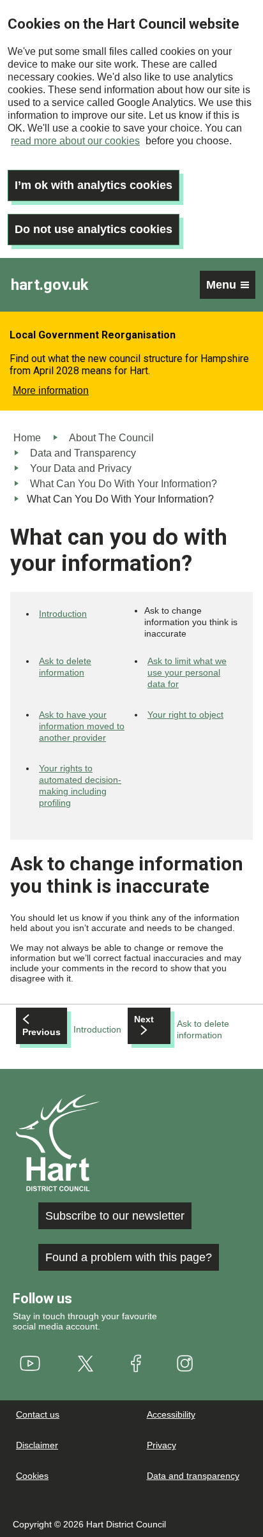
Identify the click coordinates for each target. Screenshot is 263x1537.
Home (27, 437)
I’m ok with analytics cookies (93, 185)
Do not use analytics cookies (93, 229)
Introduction (63, 614)
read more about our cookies (75, 140)
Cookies (32, 1476)
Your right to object (185, 714)
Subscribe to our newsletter (114, 1215)
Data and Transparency (83, 453)
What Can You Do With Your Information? (123, 483)
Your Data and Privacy (81, 468)
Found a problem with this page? (128, 1257)
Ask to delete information (65, 667)
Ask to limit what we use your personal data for (187, 672)
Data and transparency (193, 1476)
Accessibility (171, 1414)
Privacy (161, 1445)
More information (51, 390)
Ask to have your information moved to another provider (81, 726)
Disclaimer (37, 1445)
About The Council (111, 437)
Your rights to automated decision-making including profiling (80, 785)
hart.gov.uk (50, 285)
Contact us (37, 1414)
